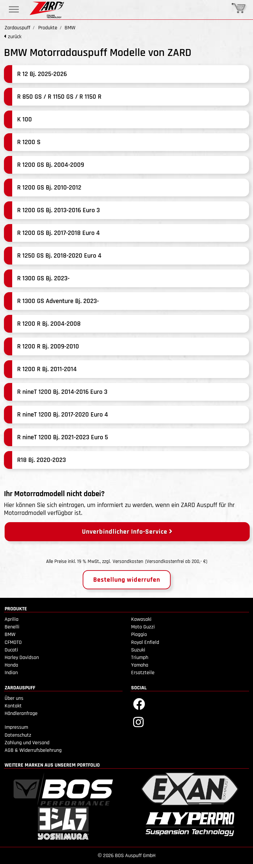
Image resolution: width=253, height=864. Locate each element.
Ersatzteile (143, 673)
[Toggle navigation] (14, 9)
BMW (10, 634)
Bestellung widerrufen (126, 579)
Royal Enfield (145, 642)
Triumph (139, 657)
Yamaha (139, 665)
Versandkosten (128, 561)
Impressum (16, 727)
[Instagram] (138, 721)
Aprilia (11, 619)
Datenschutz (18, 735)
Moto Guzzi (143, 627)
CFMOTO (13, 642)
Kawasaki (141, 619)
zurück (14, 36)
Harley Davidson (22, 657)
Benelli (12, 627)
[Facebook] (139, 703)
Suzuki (138, 650)
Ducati (11, 650)
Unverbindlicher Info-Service (125, 531)
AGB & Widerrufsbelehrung (33, 750)
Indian (11, 673)
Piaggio (139, 634)
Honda (11, 665)
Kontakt (13, 706)
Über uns (14, 698)
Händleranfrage (21, 713)
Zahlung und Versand (27, 743)
